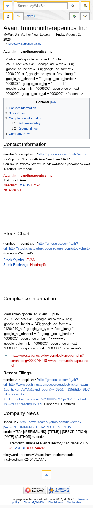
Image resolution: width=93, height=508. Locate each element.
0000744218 (36, 448)
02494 (35, 185)
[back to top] (46, 474)
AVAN (30, 260)
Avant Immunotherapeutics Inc (27, 175)
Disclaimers (55, 502)
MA (22, 185)
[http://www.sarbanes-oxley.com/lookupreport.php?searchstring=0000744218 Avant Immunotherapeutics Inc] (48, 360)
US (28, 185)
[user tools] (85, 5)
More (30, 15)
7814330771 (12, 190)
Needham (10, 185)
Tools (85, 17)
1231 (16, 448)
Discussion (18, 17)
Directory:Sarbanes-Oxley (24, 43)
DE (23, 448)
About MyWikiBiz (34, 502)
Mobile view (74, 502)
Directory (8, 17)
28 (10, 448)
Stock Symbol (14, 260)
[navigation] (7, 5)
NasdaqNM (38, 265)
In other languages (74, 17)
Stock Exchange (15, 265)
